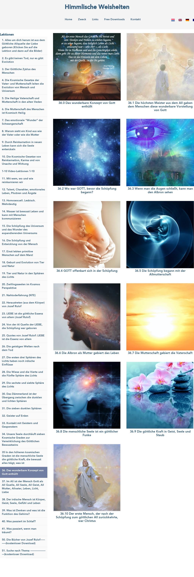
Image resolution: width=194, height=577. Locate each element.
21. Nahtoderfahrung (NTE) (19, 295)
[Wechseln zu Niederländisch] (173, 20)
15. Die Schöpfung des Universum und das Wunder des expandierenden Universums (23, 230)
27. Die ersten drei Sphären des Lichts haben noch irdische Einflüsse (21, 361)
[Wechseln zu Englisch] (180, 20)
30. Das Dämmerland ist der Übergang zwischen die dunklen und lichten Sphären (22, 397)
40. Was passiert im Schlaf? (19, 521)
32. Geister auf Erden (15, 416)
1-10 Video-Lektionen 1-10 (18, 171)
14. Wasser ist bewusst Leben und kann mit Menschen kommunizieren (23, 215)
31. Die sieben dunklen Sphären (21, 408)
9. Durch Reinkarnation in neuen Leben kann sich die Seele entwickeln (22, 146)
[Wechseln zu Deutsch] (187, 20)
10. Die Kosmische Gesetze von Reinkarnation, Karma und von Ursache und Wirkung (21, 160)
